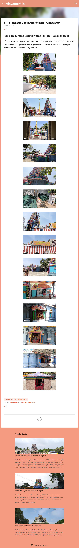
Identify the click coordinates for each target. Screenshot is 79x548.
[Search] (27, 3)
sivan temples (22, 399)
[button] (5, 29)
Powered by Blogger (40, 545)
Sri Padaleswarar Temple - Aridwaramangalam (30, 456)
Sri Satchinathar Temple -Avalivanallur (28, 526)
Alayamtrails (15, 4)
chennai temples (10, 399)
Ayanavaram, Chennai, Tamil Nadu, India (22, 402)
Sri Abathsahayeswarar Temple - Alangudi (29, 491)
